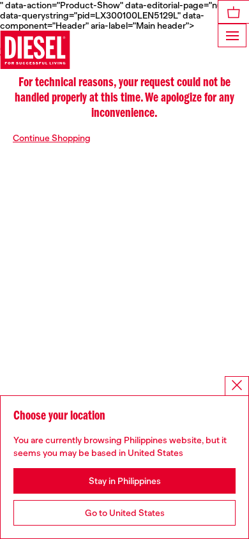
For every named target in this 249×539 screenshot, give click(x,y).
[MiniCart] (233, 12)
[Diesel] (35, 50)
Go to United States (125, 513)
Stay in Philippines (125, 481)
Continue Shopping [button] (52, 138)
